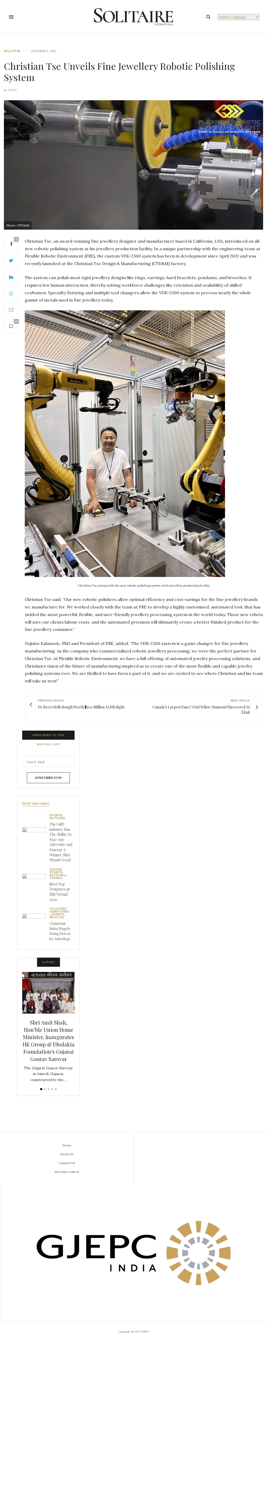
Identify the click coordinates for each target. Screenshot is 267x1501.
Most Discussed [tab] (36, 803)
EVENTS (56, 815)
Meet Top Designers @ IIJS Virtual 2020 (60, 892)
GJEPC (12, 90)
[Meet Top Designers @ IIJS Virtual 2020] (36, 885)
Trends (56, 878)
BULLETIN (12, 51)
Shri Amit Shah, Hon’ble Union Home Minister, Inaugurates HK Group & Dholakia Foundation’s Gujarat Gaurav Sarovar (49, 1040)
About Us (67, 1154)
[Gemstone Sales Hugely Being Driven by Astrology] (36, 925)
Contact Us (67, 1163)
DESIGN (55, 869)
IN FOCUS (57, 917)
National (58, 818)
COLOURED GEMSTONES (59, 910)
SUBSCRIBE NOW (48, 778)
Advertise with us (66, 1172)
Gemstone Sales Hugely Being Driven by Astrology (60, 931)
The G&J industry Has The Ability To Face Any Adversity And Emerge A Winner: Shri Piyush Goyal (61, 842)
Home (66, 1145)
